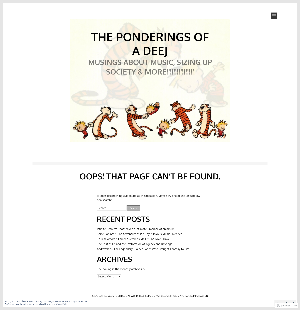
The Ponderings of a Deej (150, 43)
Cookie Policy (62, 304)
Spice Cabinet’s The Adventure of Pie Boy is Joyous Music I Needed (139, 234)
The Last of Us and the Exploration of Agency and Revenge (134, 244)
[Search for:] (112, 208)
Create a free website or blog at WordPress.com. (121, 295)
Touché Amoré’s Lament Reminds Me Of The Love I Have (133, 239)
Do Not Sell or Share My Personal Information (180, 295)
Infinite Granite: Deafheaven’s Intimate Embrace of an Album (135, 229)
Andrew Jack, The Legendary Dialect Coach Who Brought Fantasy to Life (143, 249)
